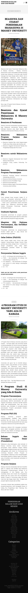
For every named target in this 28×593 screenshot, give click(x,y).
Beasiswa (14, 545)
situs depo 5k (14, 564)
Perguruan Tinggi (14, 552)
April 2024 (14, 524)
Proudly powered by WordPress (14, 586)
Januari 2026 (14, 517)
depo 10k (14, 574)
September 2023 (14, 531)
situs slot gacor (14, 576)
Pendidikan (14, 550)
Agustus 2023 (14, 533)
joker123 (14, 580)
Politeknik (14, 553)
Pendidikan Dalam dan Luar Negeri (8, 2)
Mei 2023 (14, 537)
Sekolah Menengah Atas (14, 554)
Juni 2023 (14, 536)
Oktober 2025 (14, 522)
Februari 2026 (14, 516)
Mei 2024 (14, 523)
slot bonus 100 (14, 563)
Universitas (14, 557)
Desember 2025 (14, 519)
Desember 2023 (14, 527)
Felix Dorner (18, 587)
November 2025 (14, 520)
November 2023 (14, 529)
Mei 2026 (14, 515)
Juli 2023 (14, 534)
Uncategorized (14, 556)
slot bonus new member (14, 566)
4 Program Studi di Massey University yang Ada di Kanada (14, 309)
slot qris (14, 573)
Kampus (14, 549)
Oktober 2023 (14, 530)
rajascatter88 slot (14, 567)
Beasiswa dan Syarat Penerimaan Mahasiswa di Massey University (14, 24)
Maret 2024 (14, 526)
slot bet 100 (14, 570)
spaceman (14, 571)
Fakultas (14, 546)
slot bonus (14, 579)
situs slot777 (14, 569)
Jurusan (14, 547)
